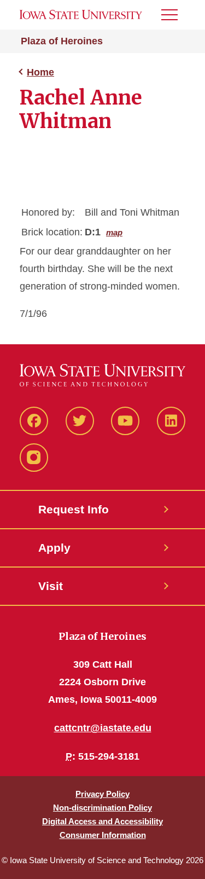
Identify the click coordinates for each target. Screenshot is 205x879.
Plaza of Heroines (62, 41)
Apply (54, 547)
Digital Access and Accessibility (102, 821)
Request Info (73, 509)
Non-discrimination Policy (102, 807)
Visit (50, 586)
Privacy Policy (102, 794)
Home (40, 72)
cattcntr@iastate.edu (102, 727)
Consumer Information (103, 835)
